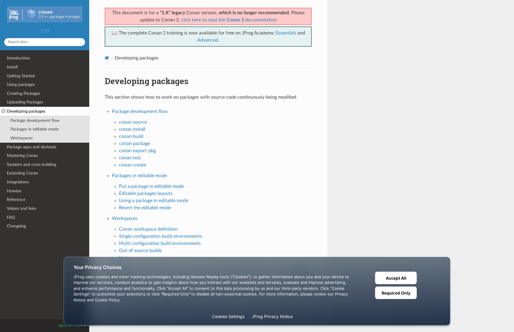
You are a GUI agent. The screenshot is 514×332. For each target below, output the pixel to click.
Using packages (21, 84)
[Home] (107, 57)
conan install (132, 129)
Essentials (286, 33)
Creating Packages (23, 93)
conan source (133, 122)
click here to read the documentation (229, 20)
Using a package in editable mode (153, 200)
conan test (130, 157)
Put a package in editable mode (151, 186)
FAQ (11, 217)
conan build (131, 136)
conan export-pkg (137, 150)
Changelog (16, 226)
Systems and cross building (31, 164)
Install (12, 67)
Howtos (14, 191)
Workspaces (21, 138)
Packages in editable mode (34, 129)
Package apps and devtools (31, 147)
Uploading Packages (25, 102)
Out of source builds (140, 250)
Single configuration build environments (160, 236)
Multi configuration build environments (160, 243)
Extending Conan (22, 173)
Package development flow (34, 120)
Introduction (18, 58)
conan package (134, 143)
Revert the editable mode (145, 207)
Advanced (207, 40)
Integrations (18, 182)
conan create (132, 165)
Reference (16, 199)
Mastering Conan (22, 155)
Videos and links (21, 208)
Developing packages (26, 111)
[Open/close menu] (3, 111)
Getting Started (21, 76)
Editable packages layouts (146, 193)
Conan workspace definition (148, 229)
